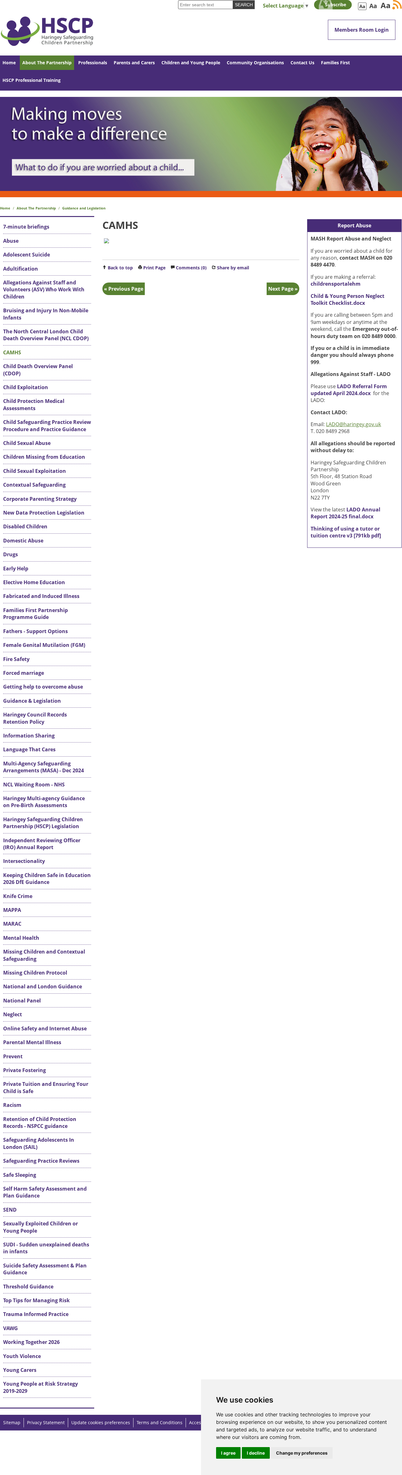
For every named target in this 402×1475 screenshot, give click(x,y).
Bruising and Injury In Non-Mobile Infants (45, 314)
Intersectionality (24, 861)
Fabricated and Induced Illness (41, 596)
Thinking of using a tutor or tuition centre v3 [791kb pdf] (346, 532)
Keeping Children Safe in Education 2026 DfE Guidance (47, 879)
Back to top (120, 268)
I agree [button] (228, 1453)
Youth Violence (22, 1356)
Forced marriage (23, 672)
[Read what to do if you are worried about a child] (201, 144)
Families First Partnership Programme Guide (35, 614)
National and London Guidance (42, 986)
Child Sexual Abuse (27, 443)
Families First (335, 63)
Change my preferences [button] (302, 1453)
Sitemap (11, 1422)
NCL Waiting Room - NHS (34, 784)
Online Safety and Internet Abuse (45, 1028)
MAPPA (12, 910)
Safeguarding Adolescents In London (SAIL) (38, 1143)
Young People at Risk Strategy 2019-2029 (40, 1387)
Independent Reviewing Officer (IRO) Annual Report (41, 844)
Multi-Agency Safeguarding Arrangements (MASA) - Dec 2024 (43, 767)
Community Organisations (255, 63)
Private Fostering (24, 1070)
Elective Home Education (34, 582)
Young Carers (19, 1370)
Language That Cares (29, 749)
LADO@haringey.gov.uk (353, 424)
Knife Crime (17, 896)
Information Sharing (29, 735)
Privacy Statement (46, 1422)
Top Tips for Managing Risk (36, 1300)
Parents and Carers (134, 63)
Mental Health (21, 937)
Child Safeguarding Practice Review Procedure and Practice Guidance (47, 425)
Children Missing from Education (44, 456)
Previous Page (125, 288)
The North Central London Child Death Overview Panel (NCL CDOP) (46, 335)
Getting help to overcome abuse (43, 686)
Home (9, 63)
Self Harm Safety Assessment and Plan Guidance (45, 1192)
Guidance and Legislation (84, 208)
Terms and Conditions (159, 1422)
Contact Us (302, 63)
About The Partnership (47, 63)
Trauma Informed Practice (35, 1314)
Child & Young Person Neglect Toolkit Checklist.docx (347, 299)
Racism (12, 1105)
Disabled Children (25, 526)
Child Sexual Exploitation (34, 471)
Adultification (20, 268)
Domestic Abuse (23, 540)
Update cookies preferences (100, 1422)
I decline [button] (256, 1453)
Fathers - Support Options (35, 631)
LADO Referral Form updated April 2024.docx (349, 390)
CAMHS (12, 352)
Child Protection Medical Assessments (33, 404)
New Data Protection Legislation (43, 512)
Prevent (13, 1056)
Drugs (10, 554)
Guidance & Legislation (32, 700)
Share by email (233, 268)
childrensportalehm (336, 283)
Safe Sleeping (19, 1174)
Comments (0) (191, 268)
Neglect (12, 1014)
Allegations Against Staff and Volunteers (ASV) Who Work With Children (43, 289)
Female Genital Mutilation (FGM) (44, 645)
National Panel (22, 1000)
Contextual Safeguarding (34, 484)
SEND (10, 1209)
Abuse (11, 240)
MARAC (12, 923)
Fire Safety (16, 659)
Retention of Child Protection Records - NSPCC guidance (39, 1122)
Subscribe (335, 5)
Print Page (154, 268)
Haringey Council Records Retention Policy (35, 718)
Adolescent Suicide (26, 254)
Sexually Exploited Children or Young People (40, 1227)
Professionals (92, 63)
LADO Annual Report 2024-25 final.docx (345, 513)
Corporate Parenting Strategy (40, 498)
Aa (362, 6)
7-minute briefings (26, 226)
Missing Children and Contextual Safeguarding (44, 955)
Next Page (280, 288)
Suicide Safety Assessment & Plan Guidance (45, 1269)
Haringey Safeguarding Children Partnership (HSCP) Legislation (43, 823)
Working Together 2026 (31, 1342)
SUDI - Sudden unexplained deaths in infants (46, 1248)
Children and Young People (190, 63)
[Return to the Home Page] (47, 28)
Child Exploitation (25, 387)
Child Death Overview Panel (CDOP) (38, 370)
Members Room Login (361, 29)
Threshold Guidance (28, 1286)
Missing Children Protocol (35, 972)
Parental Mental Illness (32, 1042)
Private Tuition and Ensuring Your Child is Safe (45, 1087)
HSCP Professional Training (32, 80)
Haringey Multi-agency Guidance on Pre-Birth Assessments (44, 802)
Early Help (15, 568)
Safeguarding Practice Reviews (41, 1160)
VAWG (10, 1328)
